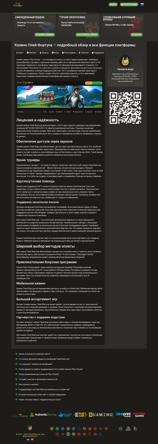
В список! (136, 35)
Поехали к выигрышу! (125, 77)
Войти (113, 4)
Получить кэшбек (44, 35)
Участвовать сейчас (87, 35)
